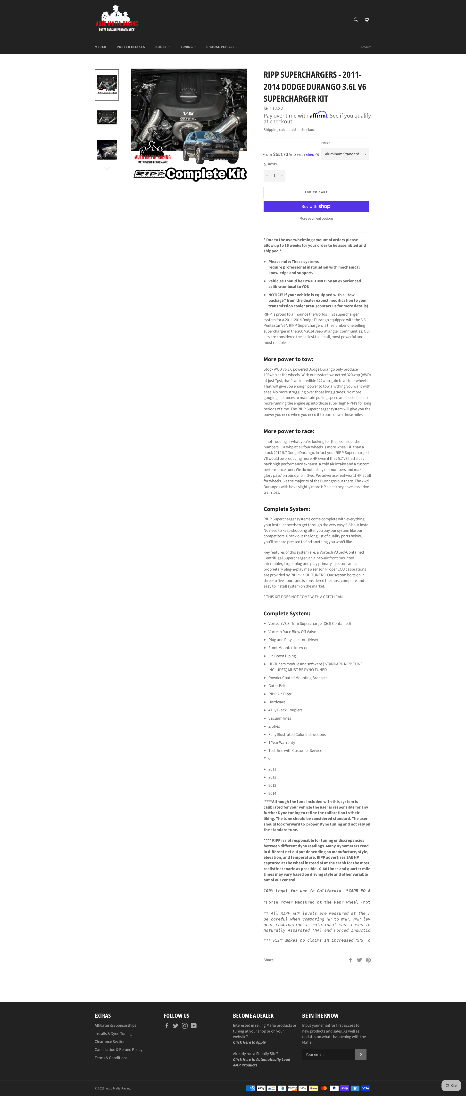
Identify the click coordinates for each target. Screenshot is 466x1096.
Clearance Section (110, 1042)
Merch (100, 47)
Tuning (187, 47)
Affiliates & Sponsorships (115, 1025)
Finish (325, 143)
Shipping (271, 129)
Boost (161, 47)
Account (366, 47)
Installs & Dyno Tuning (113, 1034)
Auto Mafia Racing (118, 1088)
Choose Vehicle (220, 47)
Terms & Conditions (111, 1058)
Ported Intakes (131, 47)
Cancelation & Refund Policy (118, 1050)
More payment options (316, 218)
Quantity (270, 165)
